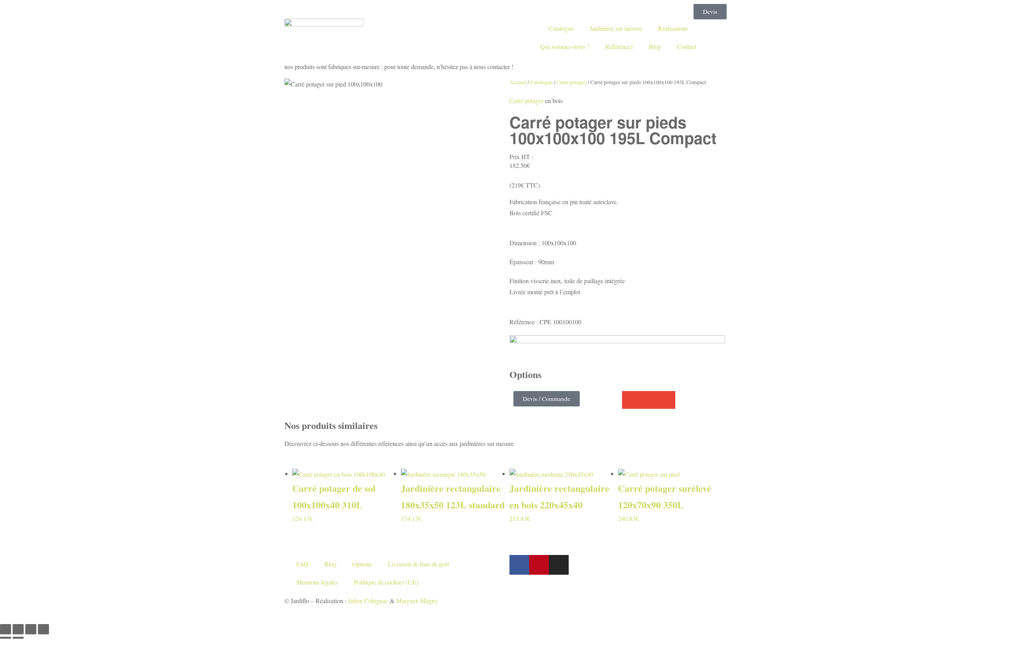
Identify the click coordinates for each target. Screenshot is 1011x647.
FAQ (302, 564)
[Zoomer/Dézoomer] (5, 629)
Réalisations (673, 28)
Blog (655, 46)
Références (619, 46)
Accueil (517, 82)
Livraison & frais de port (418, 564)
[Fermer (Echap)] (43, 629)
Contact (686, 46)
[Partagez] (30, 629)
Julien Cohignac (368, 600)
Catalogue (561, 28)
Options (362, 564)
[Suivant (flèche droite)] (18, 642)
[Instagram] (559, 565)
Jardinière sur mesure (616, 28)
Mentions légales (317, 582)
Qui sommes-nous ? (565, 46)
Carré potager (571, 82)
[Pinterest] (539, 565)
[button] (631, 400)
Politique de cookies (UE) (386, 582)
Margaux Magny (417, 600)
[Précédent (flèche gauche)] (5, 642)
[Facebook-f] (519, 565)
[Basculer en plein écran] (18, 629)
